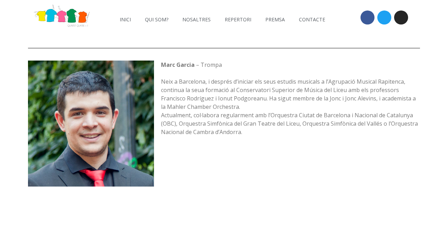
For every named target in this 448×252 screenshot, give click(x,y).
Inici (125, 19)
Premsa (275, 19)
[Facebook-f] (367, 17)
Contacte (312, 19)
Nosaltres (196, 19)
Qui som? (156, 19)
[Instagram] (401, 17)
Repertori (238, 19)
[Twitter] (384, 17)
